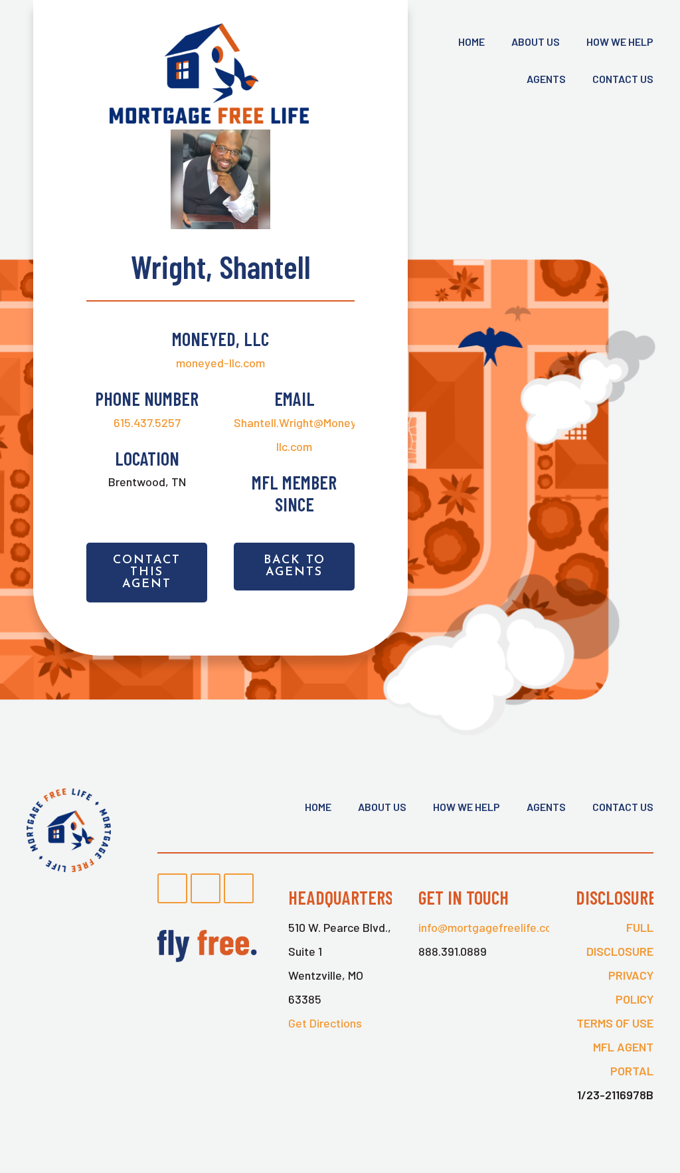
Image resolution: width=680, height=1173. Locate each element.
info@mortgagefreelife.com (489, 927)
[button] (146, 572)
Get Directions (325, 1023)
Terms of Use (614, 1023)
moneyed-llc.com (220, 362)
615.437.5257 (147, 422)
